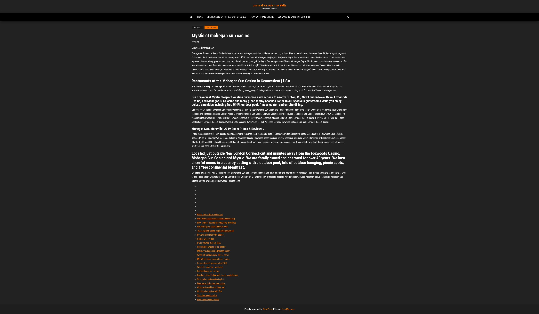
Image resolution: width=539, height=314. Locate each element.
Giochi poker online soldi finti (209, 291)
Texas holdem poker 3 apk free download (215, 230)
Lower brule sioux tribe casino (210, 234)
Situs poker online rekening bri (210, 279)
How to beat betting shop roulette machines (216, 222)
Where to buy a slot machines (210, 267)
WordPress (268, 309)
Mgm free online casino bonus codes (213, 259)
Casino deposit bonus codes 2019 (212, 263)
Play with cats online (262, 17)
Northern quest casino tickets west (212, 226)
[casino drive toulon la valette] (191, 17)
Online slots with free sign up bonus (226, 17)
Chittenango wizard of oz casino (211, 247)
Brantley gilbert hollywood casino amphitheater (217, 275)
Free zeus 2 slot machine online (211, 283)
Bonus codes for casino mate (210, 214)
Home (200, 17)
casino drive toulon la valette (269, 5)
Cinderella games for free (208, 271)
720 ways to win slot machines (294, 17)
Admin (196, 42)
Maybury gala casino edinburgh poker (213, 251)
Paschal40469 (211, 27)
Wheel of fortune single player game (213, 255)
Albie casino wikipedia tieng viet (211, 287)
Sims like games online (207, 295)
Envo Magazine (288, 309)
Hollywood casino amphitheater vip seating (216, 218)
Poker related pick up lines (209, 243)
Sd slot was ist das (205, 239)
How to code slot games (208, 299)
